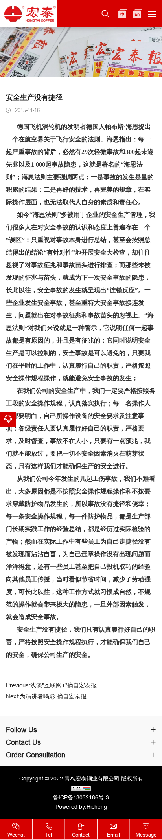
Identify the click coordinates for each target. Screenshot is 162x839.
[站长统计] (81, 788)
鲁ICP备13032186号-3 (81, 797)
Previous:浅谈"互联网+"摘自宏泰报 (51, 685)
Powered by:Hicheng (81, 807)
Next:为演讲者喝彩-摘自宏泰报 (46, 696)
